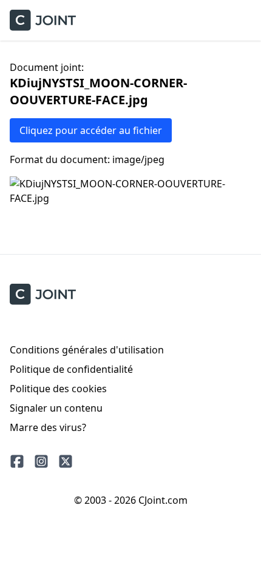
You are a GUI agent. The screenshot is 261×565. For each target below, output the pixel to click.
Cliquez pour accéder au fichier (90, 130)
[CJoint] (43, 294)
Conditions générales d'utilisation (87, 349)
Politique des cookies (58, 388)
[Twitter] (65, 461)
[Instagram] (41, 461)
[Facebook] (17, 461)
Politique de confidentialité (71, 369)
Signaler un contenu (56, 408)
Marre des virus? (48, 427)
